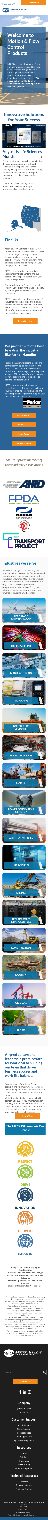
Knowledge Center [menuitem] (24, 1502)
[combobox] (25, 1389)
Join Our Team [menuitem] (24, 1425)
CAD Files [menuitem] (24, 1498)
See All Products (24, 432)
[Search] (44, 1389)
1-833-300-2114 (9, 3)
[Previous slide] (6, 165)
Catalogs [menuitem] (24, 1474)
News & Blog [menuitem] (24, 1481)
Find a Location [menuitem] (24, 1446)
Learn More (27, 1133)
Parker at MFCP (24, 441)
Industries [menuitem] (24, 1477)
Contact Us (34, 2)
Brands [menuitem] (24, 1470)
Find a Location (25, 338)
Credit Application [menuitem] (24, 1453)
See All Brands (24, 451)
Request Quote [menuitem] (24, 1449)
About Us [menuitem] (24, 1429)
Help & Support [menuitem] (24, 1442)
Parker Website (24, 460)
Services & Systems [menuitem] (24, 1485)
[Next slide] (42, 165)
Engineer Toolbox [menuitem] (24, 1506)
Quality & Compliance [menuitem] (24, 1457)
